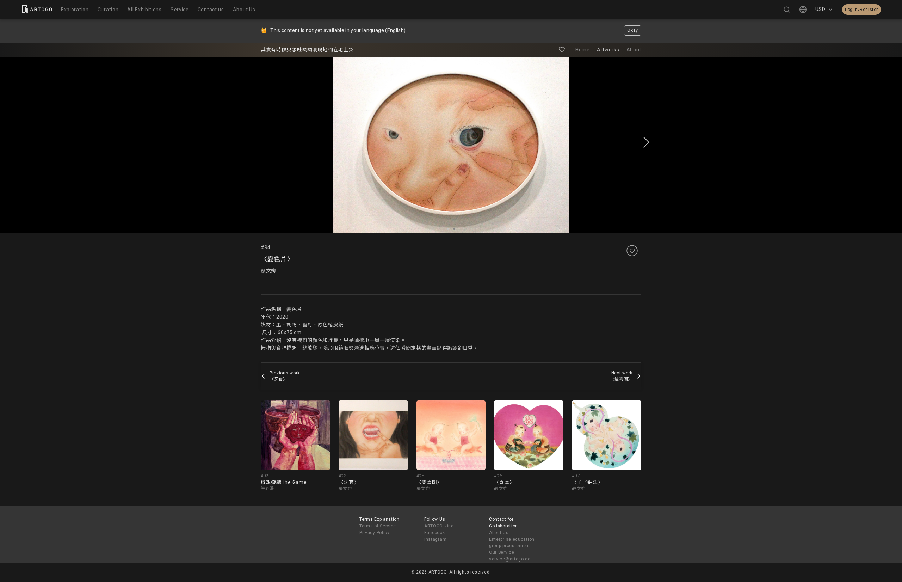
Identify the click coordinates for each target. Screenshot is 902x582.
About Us (499, 532)
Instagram (435, 539)
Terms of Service (377, 525)
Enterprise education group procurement (512, 543)
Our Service (501, 552)
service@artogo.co (510, 559)
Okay (632, 30)
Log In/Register (861, 9)
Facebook (434, 532)
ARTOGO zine (439, 525)
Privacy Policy (374, 532)
